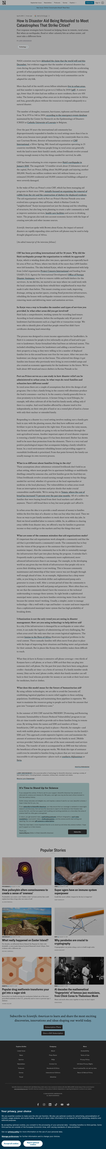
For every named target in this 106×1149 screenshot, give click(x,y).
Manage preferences (10, 1136)
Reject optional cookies (33, 1144)
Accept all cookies (11, 1143)
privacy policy (13, 1132)
